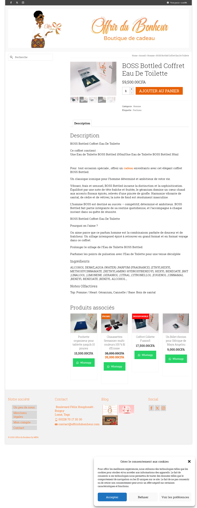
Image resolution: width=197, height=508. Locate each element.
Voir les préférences (175, 497)
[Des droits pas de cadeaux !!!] (109, 409)
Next (185, 348)
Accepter (112, 497)
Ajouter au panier (159, 90)
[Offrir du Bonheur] (98, 28)
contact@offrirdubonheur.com (78, 424)
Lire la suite (145, 367)
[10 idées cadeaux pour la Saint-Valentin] (126, 409)
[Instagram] (23, 2)
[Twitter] (17, 2)
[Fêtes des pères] (109, 420)
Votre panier (178, 2)
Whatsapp (85, 362)
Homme (137, 106)
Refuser (143, 497)
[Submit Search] (11, 57)
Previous (73, 348)
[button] (189, 461)
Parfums (137, 110)
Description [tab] (82, 123)
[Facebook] (11, 2)
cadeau (128, 168)
